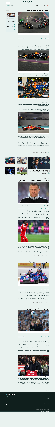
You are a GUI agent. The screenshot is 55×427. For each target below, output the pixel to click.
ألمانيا (35, 255)
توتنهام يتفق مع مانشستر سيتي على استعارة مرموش (10, 22)
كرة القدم (42, 255)
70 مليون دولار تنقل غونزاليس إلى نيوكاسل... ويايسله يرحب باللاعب (10, 27)
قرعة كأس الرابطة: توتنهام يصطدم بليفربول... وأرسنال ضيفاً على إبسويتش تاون (10, 19)
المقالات (41, 398)
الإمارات (34, 152)
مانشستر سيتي (38, 390)
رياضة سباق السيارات (41, 152)
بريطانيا (34, 302)
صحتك (29, 398)
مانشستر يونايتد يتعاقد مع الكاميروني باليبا (10, 174)
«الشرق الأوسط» (45, 205)
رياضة (45, 152)
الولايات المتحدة (44, 398)
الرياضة (48, 8)
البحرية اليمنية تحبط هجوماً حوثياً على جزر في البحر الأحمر (40, 5)
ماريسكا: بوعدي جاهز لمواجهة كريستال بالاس (38, 309)
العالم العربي (48, 398)
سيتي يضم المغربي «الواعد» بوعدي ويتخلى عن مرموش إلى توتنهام (10, 29)
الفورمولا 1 (37, 152)
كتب (33, 398)
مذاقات (21, 398)
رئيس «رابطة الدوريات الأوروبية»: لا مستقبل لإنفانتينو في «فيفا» (41, 170)
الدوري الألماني (38, 255)
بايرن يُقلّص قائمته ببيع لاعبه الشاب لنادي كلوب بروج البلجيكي (34, 180)
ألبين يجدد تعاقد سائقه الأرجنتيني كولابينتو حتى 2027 (36, 262)
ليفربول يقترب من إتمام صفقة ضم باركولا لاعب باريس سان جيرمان (10, 24)
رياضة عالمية (44, 8)
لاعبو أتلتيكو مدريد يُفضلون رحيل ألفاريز (22, 174)
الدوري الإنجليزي (34, 390)
